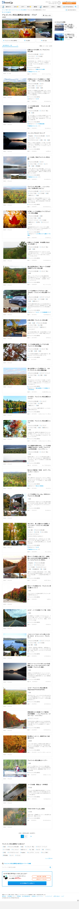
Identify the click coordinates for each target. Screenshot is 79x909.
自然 (41, 87)
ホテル (15, 6)
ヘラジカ (40, 164)
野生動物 (38, 166)
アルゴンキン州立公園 (33, 54)
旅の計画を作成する (72, 10)
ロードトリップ (44, 222)
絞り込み (45, 40)
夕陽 (41, 140)
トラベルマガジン (69, 6)
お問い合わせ (57, 896)
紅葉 (37, 87)
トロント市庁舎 (43, 532)
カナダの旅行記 (7, 12)
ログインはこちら (53, 3)
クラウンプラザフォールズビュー (35, 536)
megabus (30, 135)
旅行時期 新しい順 (7, 45)
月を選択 (28, 40)
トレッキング (31, 56)
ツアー (22, 6)
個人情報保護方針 (26, 896)
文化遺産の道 (35, 569)
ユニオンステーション (41, 567)
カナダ (13, 9)
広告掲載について (11, 896)
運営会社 (4, 896)
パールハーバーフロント (33, 534)
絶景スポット (31, 195)
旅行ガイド (8, 6)
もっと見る (48, 858)
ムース (45, 164)
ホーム (3, 9)
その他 (30, 787)
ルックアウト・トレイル (33, 58)
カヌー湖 (36, 532)
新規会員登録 (69, 3)
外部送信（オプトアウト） (38, 896)
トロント (38, 138)
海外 (7, 9)
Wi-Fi (28, 6)
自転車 (30, 740)
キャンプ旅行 (31, 85)
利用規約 (19, 896)
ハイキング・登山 (44, 110)
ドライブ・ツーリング (45, 191)
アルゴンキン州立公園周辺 (20, 9)
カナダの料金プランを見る (26, 883)
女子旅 (38, 222)
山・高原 (40, 325)
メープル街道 (39, 56)
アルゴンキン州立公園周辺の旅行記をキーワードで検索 (17, 863)
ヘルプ (62, 896)
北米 (10, 9)
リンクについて (48, 896)
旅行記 (35, 6)
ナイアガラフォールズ (33, 140)
